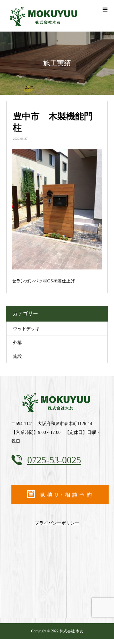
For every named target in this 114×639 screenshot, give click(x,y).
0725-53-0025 (54, 460)
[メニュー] (104, 9)
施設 (17, 356)
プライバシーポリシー (57, 523)
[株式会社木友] (57, 402)
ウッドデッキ (26, 328)
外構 (17, 342)
